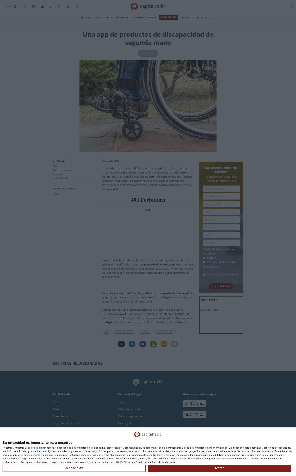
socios (34, 447)
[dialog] (148, 452)
